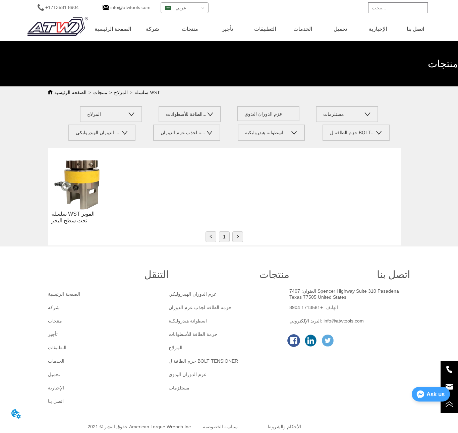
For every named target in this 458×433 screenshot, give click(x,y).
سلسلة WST (147, 92)
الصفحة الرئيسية (70, 92)
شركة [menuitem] (152, 29)
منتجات (100, 92)
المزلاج (121, 92)
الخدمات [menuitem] (302, 29)
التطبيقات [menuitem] (265, 29)
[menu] (263, 29)
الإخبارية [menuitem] (378, 29)
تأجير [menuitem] (227, 29)
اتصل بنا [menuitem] (415, 29)
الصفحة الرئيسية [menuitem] (113, 29)
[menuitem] (190, 29)
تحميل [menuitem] (340, 29)
